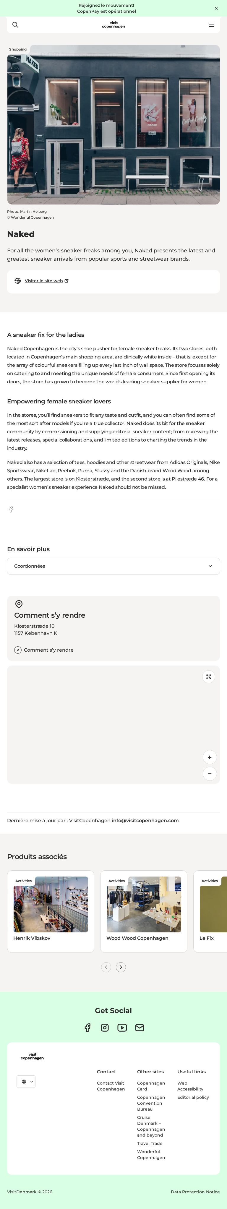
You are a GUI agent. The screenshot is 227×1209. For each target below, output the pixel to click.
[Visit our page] (105, 1028)
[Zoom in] (210, 757)
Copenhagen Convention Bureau (151, 1103)
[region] (113, 725)
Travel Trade (150, 1143)
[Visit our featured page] (122, 1028)
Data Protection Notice (195, 1192)
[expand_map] (208, 676)
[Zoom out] (210, 774)
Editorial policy (193, 1097)
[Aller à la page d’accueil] (113, 25)
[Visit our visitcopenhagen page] (87, 1028)
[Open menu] (212, 25)
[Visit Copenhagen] (32, 1056)
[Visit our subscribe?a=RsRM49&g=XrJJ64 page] (139, 1028)
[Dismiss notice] (216, 8)
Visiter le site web (44, 280)
